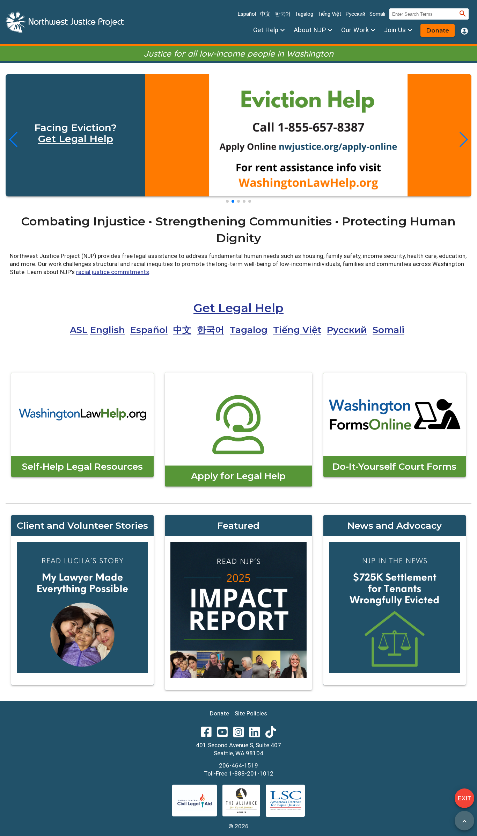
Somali (377, 14)
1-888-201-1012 (251, 773)
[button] (227, 201)
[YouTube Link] (222, 734)
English (107, 330)
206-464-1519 (238, 765)
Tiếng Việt (329, 14)
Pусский (355, 14)
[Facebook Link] (206, 734)
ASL (79, 330)
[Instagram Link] (238, 734)
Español (246, 14)
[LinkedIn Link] (254, 734)
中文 (265, 14)
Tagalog (304, 14)
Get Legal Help (75, 139)
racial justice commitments (112, 271)
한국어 (283, 14)
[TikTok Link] (270, 734)
